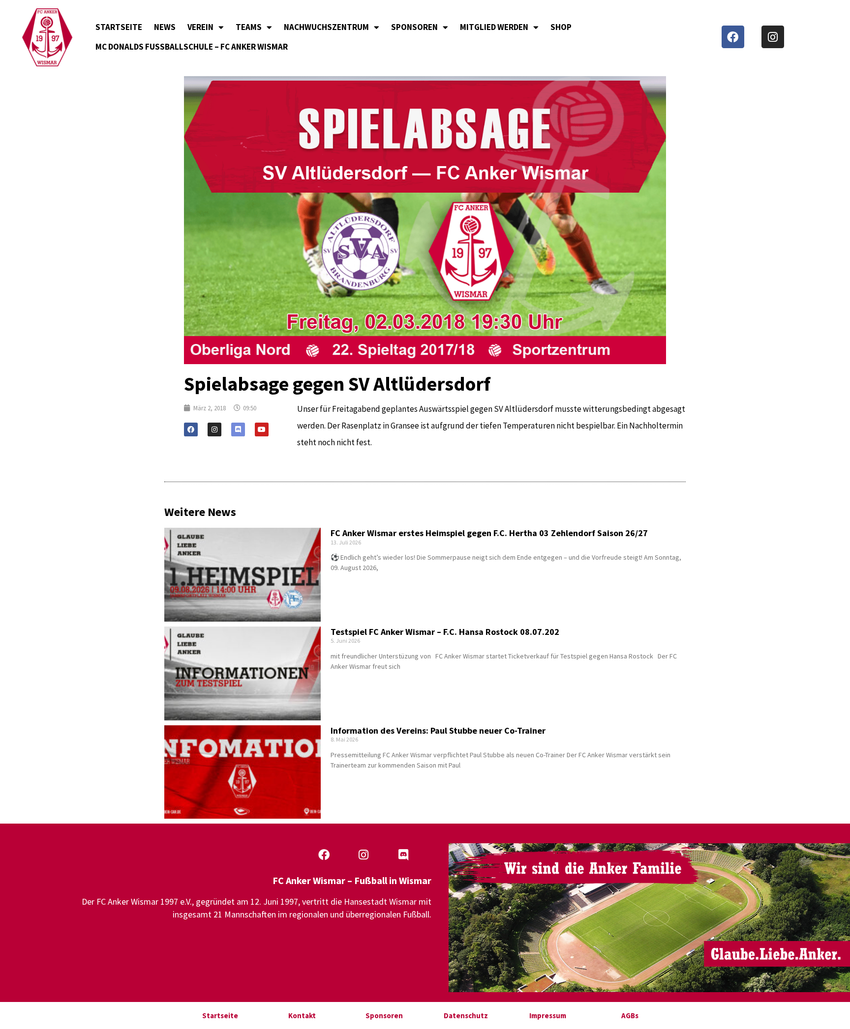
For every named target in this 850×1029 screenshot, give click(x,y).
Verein (200, 27)
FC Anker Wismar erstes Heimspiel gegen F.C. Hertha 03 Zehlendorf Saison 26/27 (489, 533)
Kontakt (302, 1015)
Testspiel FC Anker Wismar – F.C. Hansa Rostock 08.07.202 (445, 631)
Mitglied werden (494, 27)
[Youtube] (262, 429)
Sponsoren (414, 27)
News (165, 27)
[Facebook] (733, 37)
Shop (561, 27)
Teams (249, 27)
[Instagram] (772, 37)
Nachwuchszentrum (326, 27)
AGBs (629, 1015)
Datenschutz (466, 1015)
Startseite (118, 27)
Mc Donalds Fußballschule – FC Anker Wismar (191, 46)
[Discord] (238, 429)
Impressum (547, 1015)
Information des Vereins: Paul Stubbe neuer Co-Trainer (438, 730)
